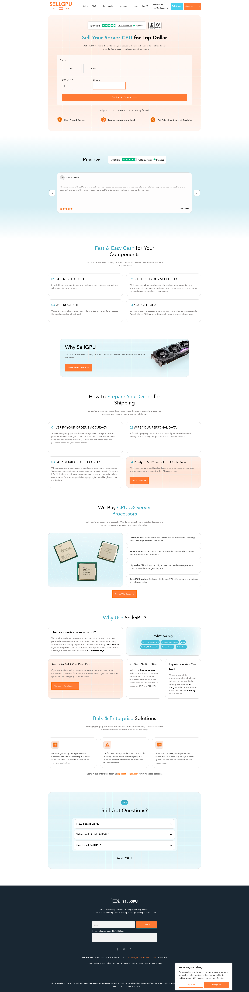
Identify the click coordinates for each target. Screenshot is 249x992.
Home (89, 963)
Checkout (189, 6)
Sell (84, 6)
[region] (203, 976)
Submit (147, 925)
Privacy (127, 963)
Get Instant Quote (121, 97)
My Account (150, 963)
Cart (145, 6)
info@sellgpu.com (160, 8)
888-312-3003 (158, 4)
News (160, 963)
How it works (99, 963)
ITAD (94, 6)
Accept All (216, 984)
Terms (119, 963)
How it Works (107, 6)
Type (64, 60)
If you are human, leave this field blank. (108, 931)
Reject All (191, 984)
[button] (78, 367)
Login (136, 6)
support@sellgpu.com (127, 773)
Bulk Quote (176, 6)
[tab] (124, 824)
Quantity (67, 80)
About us (123, 6)
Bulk (141, 963)
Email (96, 80)
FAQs (134, 963)
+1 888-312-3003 (150, 957)
